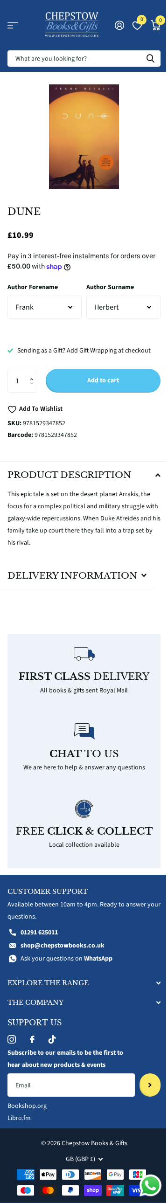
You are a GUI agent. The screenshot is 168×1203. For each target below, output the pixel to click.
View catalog (12, 25)
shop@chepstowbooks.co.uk (63, 951)
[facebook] (32, 1045)
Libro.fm (19, 1124)
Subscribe (143, 1090)
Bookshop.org (27, 1112)
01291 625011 (39, 938)
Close (80, 989)
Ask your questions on (66, 964)
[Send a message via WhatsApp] (143, 1185)
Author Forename (32, 287)
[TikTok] (52, 1045)
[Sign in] (119, 25)
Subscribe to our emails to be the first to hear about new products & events (65, 1065)
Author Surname (110, 287)
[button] (34, 372)
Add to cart (103, 380)
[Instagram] (11, 1045)
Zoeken (150, 58)
